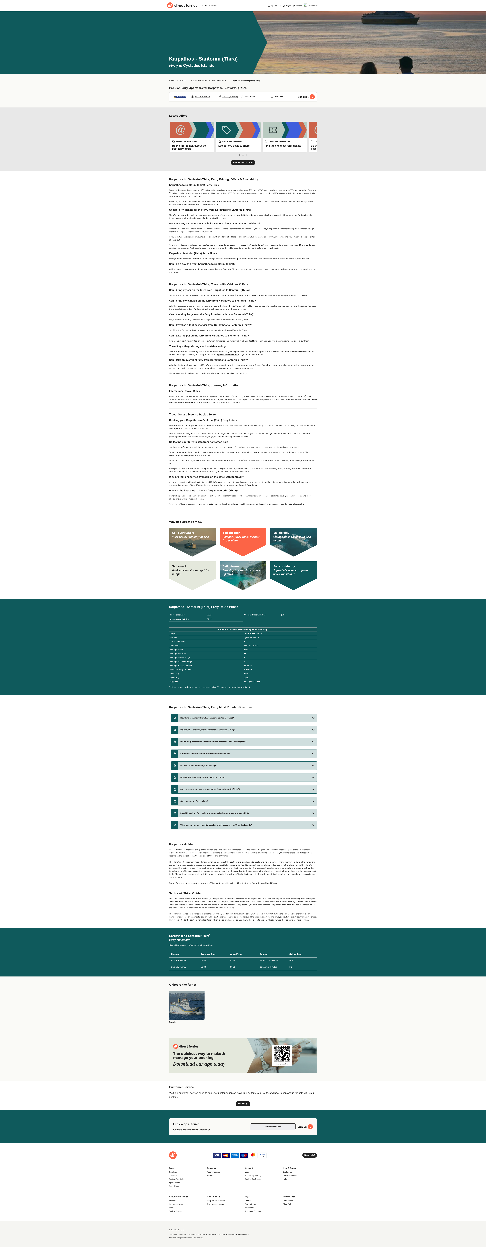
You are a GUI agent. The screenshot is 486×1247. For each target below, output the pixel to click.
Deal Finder (257, 295)
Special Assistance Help (228, 355)
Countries (173, 1172)
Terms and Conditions (253, 1211)
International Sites (176, 1204)
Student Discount (176, 1211)
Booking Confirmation (253, 1179)
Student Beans (257, 237)
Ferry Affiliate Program (216, 1201)
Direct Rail (287, 1204)
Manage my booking (253, 1175)
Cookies (248, 1201)
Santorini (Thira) (219, 81)
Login (247, 1172)
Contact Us (287, 1172)
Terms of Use (250, 1208)
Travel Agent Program (215, 1204)
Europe (183, 81)
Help (285, 1179)
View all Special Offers (243, 162)
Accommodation (213, 1172)
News (171, 1208)
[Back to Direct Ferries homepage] (182, 5)
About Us (172, 1201)
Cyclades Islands (199, 81)
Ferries (210, 1175)
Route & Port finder (248, 485)
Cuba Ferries (288, 1201)
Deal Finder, (194, 309)
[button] (244, 718)
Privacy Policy (250, 1204)
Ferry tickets (174, 1186)
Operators (173, 1175)
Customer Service (290, 1175)
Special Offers (174, 1183)
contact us (241, 1234)
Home (172, 81)
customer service (298, 352)
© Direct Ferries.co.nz (176, 1230)
